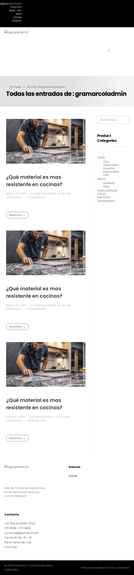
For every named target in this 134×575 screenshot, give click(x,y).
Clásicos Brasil (110, 164)
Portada (15, 87)
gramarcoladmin (46, 193)
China (106, 161)
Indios (106, 186)
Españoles (108, 168)
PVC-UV (101, 193)
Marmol (101, 178)
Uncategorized (36, 197)
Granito (101, 157)
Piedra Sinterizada (107, 190)
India (105, 174)
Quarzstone (103, 197)
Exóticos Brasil (111, 171)
